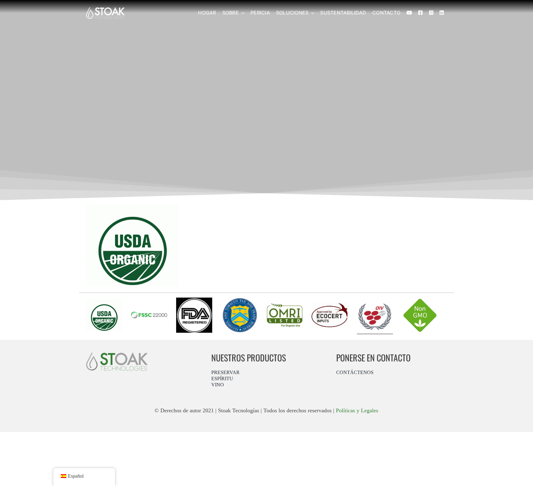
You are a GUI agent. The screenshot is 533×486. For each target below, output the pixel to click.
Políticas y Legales (357, 410)
